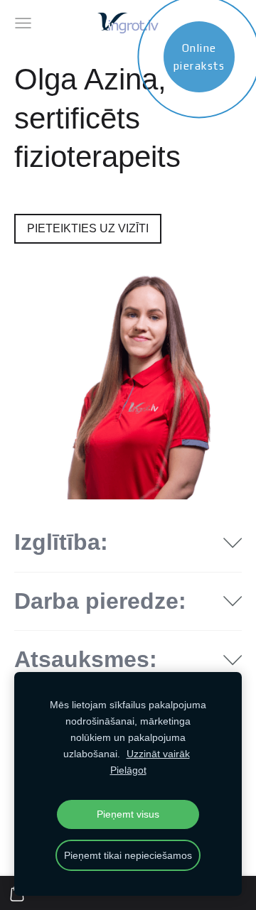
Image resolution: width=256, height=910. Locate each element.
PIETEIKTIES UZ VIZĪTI (88, 228)
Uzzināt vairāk (158, 753)
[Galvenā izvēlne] (23, 23)
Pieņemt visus (128, 814)
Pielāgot (128, 770)
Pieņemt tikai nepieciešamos (128, 855)
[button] (128, 543)
